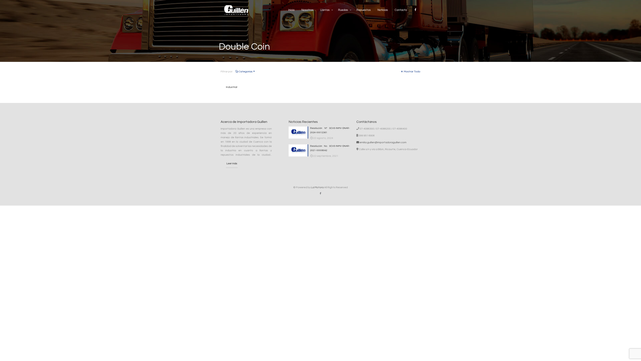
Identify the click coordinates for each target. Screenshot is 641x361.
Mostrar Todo (411, 71)
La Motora (317, 187)
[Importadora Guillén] (236, 10)
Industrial (231, 87)
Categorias (246, 71)
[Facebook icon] (320, 193)
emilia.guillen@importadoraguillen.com (382, 142)
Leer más (232, 163)
